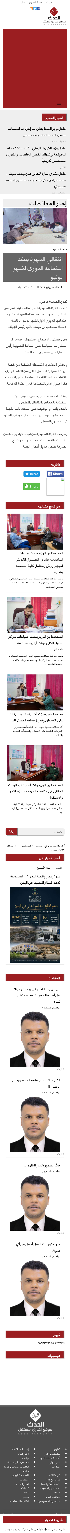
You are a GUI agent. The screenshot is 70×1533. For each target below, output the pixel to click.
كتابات (25, 1488)
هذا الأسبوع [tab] (43, 867)
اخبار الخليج (22, 1483)
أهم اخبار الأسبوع (50, 1488)
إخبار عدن (23, 1453)
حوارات (56, 1466)
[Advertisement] (35, 64)
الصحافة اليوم (20, 1475)
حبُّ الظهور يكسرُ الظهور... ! (40, 1164)
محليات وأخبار (52, 1453)
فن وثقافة (54, 1475)
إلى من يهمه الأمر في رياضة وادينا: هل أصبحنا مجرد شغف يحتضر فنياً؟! (37, 994)
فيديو (26, 1496)
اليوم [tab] (59, 867)
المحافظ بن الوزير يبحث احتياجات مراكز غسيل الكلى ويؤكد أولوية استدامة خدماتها (36, 642)
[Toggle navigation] (59, 104)
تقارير (57, 1449)
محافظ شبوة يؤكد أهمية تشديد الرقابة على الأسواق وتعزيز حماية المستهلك (36, 716)
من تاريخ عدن (53, 1479)
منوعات (24, 1479)
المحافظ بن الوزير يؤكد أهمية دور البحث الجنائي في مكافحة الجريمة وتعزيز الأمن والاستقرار (35, 790)
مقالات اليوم (52, 1496)
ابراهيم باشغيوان (51, 1007)
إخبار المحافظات (19, 1449)
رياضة (25, 1457)
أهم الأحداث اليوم (49, 1457)
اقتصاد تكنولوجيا (50, 1483)
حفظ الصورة (60, 249)
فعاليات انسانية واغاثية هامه (16, 1468)
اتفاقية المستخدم (19, 1501)
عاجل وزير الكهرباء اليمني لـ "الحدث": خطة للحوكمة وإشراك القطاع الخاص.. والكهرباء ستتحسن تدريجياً (36, 154)
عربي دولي (54, 1462)
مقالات (56, 1492)
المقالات (54, 977)
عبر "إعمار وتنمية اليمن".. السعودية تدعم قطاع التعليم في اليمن (35, 879)
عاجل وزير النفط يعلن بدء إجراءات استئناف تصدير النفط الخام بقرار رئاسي (37, 131)
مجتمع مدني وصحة (18, 1462)
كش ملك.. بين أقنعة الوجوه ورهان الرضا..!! (36, 1082)
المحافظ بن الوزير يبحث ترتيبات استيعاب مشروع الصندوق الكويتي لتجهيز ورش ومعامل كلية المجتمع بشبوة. (39, 562)
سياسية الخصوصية (49, 1501)
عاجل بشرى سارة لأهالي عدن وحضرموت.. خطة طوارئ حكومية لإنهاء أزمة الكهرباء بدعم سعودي (35, 179)
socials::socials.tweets (51, 1342)
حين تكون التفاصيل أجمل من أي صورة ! (38, 1246)
